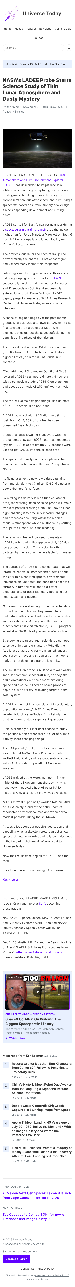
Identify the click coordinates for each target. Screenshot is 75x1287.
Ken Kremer (13, 106)
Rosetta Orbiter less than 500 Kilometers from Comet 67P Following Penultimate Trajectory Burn (42, 1068)
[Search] (69, 47)
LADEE (59, 278)
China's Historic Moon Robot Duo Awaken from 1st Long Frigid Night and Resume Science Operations (42, 1089)
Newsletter (45, 28)
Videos (18, 28)
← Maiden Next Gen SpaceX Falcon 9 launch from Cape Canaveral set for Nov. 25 (37, 1195)
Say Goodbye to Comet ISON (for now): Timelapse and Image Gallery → (33, 1217)
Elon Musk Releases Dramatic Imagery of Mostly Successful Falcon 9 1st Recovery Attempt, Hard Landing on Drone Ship (42, 1152)
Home (7, 28)
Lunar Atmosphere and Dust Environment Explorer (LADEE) (34, 180)
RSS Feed (37, 37)
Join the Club (63, 28)
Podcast (31, 28)
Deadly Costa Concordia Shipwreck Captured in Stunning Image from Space (41, 1108)
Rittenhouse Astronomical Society (38, 952)
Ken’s (42, 903)
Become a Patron (16, 1258)
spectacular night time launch (25, 229)
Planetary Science (13, 111)
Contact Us (28, 1268)
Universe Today (42, 13)
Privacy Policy (46, 1268)
